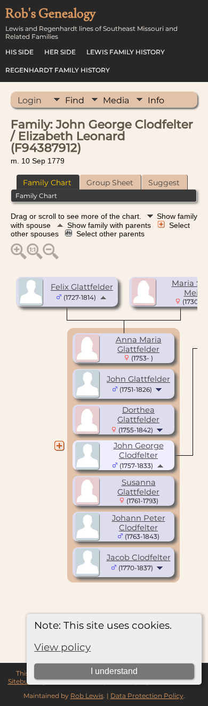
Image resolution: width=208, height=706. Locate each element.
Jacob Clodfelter (139, 557)
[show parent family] (103, 297)
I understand (114, 671)
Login (30, 100)
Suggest (164, 182)
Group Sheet (109, 182)
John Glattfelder (138, 379)
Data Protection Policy (146, 696)
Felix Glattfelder (82, 287)
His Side (19, 52)
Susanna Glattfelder (138, 487)
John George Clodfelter (139, 450)
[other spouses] (59, 445)
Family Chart (47, 182)
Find (74, 100)
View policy (62, 647)
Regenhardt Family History (57, 70)
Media (116, 100)
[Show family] (159, 389)
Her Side (60, 52)
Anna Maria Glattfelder (139, 344)
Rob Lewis (86, 696)
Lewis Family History (125, 52)
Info (156, 100)
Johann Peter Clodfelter (138, 522)
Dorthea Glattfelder (138, 414)
